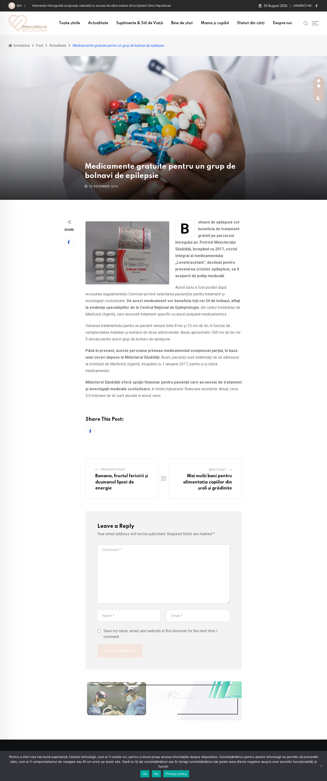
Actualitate (98, 23)
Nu (156, 774)
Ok (145, 774)
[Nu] (321, 766)
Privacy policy (176, 774)
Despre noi (282, 23)
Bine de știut (182, 23)
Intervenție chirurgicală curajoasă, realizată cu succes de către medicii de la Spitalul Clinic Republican (102, 5)
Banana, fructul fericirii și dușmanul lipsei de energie (121, 482)
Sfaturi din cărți (251, 23)
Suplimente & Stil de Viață (139, 23)
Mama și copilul (215, 23)
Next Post (217, 469)
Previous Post (113, 469)
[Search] (306, 23)
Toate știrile (69, 23)
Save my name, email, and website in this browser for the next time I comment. (160, 634)
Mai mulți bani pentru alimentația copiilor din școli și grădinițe (207, 482)
